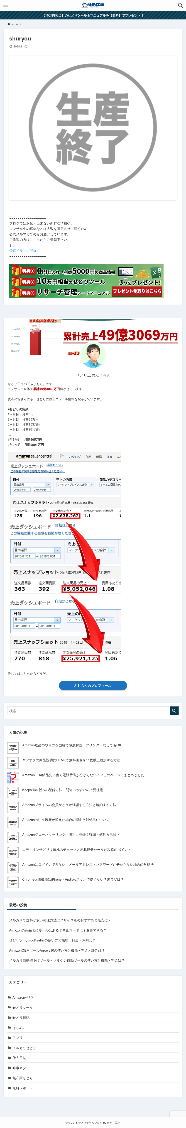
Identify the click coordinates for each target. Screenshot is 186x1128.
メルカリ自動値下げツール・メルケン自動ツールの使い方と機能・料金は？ (67, 960)
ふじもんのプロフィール (93, 685)
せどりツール (22, 1007)
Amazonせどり (23, 997)
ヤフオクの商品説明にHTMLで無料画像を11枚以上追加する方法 (71, 759)
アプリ (17, 1037)
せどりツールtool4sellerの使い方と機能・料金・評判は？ (52, 940)
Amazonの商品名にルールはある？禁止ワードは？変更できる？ (58, 930)
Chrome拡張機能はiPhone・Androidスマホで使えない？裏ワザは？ (73, 879)
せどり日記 (20, 1017)
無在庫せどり (22, 1077)
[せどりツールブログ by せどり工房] (93, 5)
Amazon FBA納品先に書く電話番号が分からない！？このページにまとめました (83, 774)
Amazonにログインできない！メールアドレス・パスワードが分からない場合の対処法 (88, 864)
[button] (180, 5)
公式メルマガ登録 (23, 250)
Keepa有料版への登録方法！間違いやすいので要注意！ (64, 789)
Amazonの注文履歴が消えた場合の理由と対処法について (66, 819)
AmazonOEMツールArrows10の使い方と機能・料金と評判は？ (57, 950)
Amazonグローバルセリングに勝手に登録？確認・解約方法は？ (71, 834)
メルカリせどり (24, 1047)
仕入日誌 (19, 1057)
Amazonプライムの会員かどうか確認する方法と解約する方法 (69, 804)
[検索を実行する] (174, 710)
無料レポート (22, 1087)
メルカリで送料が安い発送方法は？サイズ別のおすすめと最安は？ (60, 920)
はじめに (19, 1027)
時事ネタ (19, 1067)
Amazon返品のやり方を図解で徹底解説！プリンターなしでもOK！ (73, 745)
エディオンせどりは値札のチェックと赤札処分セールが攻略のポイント (76, 849)
